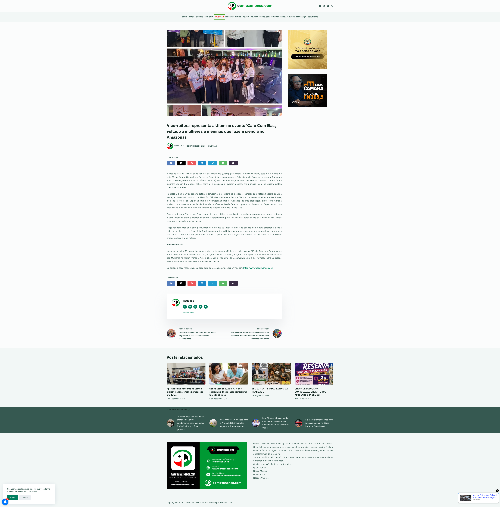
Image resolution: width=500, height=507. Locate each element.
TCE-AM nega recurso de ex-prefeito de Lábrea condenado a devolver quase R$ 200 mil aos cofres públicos (191, 423)
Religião (284, 17)
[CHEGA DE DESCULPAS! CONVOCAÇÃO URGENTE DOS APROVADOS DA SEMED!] (314, 374)
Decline (25, 497)
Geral (184, 17)
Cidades (199, 17)
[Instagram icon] (200, 307)
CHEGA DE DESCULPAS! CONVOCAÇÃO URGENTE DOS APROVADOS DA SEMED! (310, 391)
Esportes (229, 17)
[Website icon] (190, 307)
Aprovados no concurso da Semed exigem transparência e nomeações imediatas (185, 391)
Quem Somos (259, 467)
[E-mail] (233, 163)
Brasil (191, 17)
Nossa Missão (260, 471)
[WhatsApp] (223, 163)
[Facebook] (320, 6)
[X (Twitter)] (324, 6)
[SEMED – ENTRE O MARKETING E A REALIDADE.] (271, 374)
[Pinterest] (192, 163)
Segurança (301, 17)
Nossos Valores (260, 478)
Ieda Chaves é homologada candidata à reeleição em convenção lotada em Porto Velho (275, 423)
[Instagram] (328, 6)
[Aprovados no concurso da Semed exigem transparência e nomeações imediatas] (186, 374)
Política (254, 17)
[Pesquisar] (332, 6)
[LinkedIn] (202, 163)
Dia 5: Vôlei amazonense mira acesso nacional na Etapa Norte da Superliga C (319, 422)
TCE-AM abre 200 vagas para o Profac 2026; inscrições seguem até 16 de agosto (234, 422)
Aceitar (12, 497)
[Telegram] (212, 163)
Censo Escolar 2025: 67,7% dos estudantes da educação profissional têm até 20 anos (228, 391)
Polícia (246, 17)
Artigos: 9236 (188, 312)
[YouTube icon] (206, 307)
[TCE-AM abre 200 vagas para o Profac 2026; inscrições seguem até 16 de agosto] (213, 423)
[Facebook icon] (185, 307)
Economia (209, 17)
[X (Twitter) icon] (195, 307)
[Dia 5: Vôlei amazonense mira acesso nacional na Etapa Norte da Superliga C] (298, 423)
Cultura (275, 17)
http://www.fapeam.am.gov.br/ (258, 268)
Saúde (292, 17)
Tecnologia (265, 17)
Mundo (238, 17)
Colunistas (313, 17)
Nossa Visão (259, 474)
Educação (219, 17)
